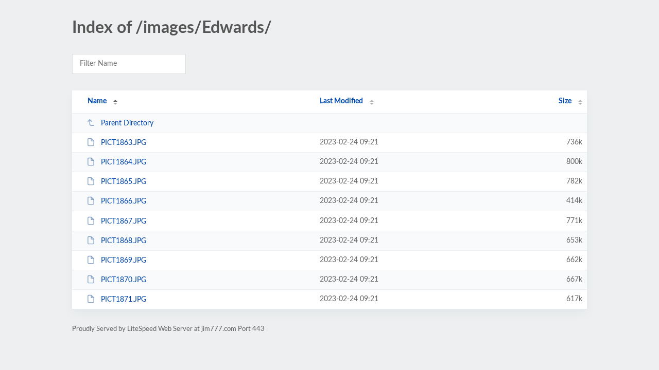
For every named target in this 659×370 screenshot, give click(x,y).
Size (565, 101)
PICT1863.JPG (123, 142)
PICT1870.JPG (123, 280)
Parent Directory (127, 123)
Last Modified (341, 101)
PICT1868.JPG (123, 241)
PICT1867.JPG (123, 221)
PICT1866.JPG (123, 201)
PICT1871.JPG (123, 299)
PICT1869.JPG (123, 260)
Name (97, 101)
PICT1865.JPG (123, 182)
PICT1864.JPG (123, 162)
